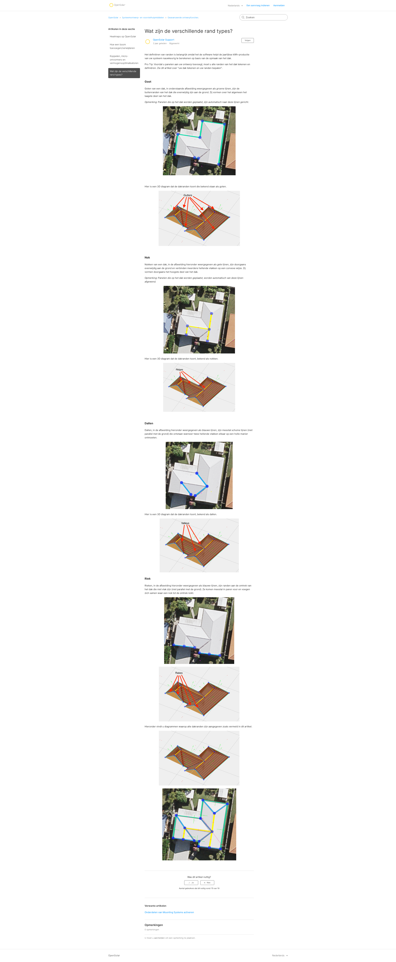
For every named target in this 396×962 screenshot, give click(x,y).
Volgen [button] (248, 40)
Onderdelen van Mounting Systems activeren (169, 912)
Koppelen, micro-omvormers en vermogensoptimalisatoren (124, 60)
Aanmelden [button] (279, 5)
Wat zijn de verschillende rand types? (123, 73)
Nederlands (234, 5)
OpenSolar (113, 17)
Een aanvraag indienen (258, 5)
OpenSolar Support (163, 39)
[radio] (191, 882)
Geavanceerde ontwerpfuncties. (183, 17)
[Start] (117, 7)
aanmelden (159, 938)
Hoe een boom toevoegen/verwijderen (122, 46)
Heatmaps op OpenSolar (123, 36)
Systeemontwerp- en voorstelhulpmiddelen (143, 17)
